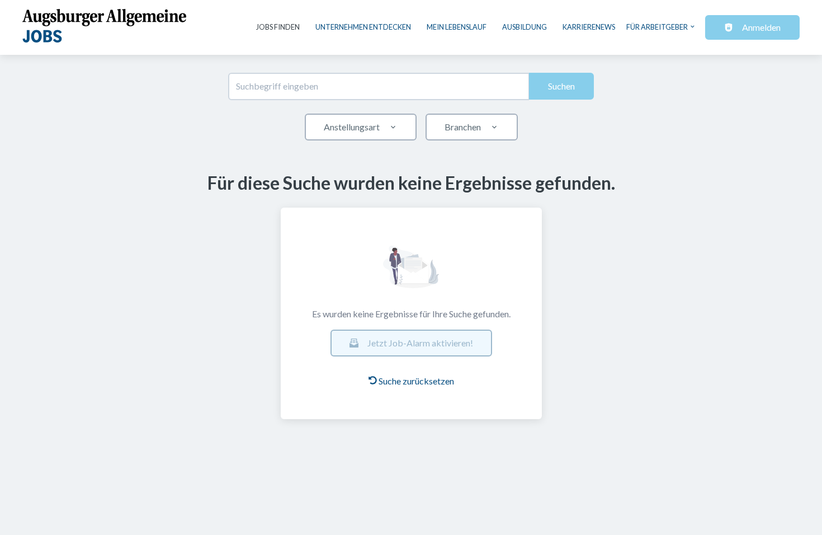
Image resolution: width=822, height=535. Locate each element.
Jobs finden (278, 26)
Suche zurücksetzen (416, 381)
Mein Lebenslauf (456, 26)
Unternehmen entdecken (363, 26)
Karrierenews (589, 26)
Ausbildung (524, 26)
